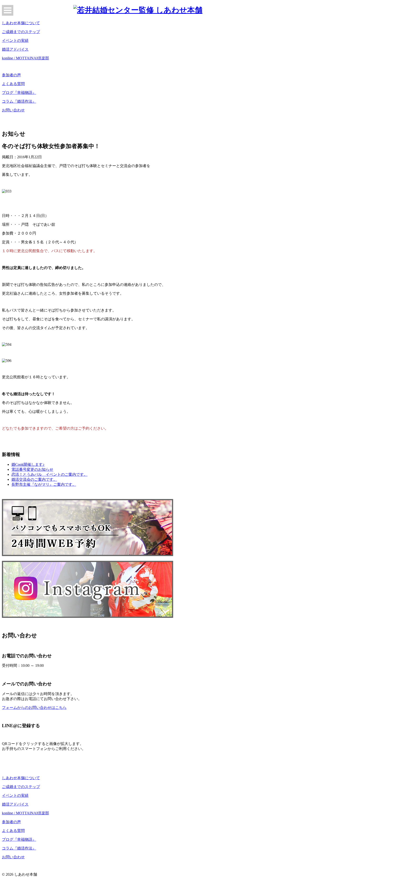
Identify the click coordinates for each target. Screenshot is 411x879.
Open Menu (7, 10)
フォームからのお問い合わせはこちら (34, 708)
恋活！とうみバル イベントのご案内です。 (49, 474)
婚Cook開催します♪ (27, 464)
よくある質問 (13, 84)
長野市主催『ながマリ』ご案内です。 (43, 484)
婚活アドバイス (15, 49)
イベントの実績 (15, 40)
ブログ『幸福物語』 (19, 93)
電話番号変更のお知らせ (32, 469)
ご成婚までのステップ (21, 32)
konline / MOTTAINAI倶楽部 (25, 58)
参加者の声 (11, 75)
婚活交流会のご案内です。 (34, 479)
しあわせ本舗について (21, 23)
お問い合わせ (13, 110)
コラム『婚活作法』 (19, 101)
